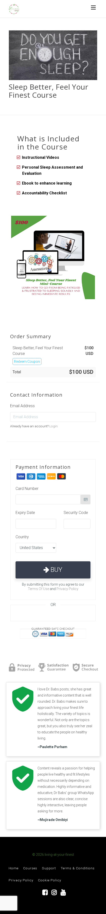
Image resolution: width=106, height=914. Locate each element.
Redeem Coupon (27, 361)
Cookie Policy (49, 880)
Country (22, 537)
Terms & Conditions (78, 868)
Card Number (27, 488)
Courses (30, 868)
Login (53, 426)
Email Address (22, 405)
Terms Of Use (38, 589)
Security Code (76, 512)
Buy (55, 569)
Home (13, 868)
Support (49, 868)
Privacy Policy (67, 589)
